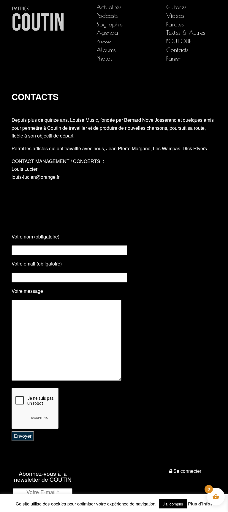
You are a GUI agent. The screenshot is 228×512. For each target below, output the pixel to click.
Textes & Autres (185, 32)
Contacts (177, 49)
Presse (103, 41)
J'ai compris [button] (173, 504)
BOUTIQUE (178, 41)
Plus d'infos (200, 503)
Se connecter (187, 470)
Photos (104, 58)
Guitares (176, 7)
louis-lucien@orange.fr (35, 176)
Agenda (107, 32)
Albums (106, 49)
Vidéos (175, 15)
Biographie (109, 24)
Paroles (175, 24)
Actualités (108, 7)
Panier (173, 58)
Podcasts (107, 15)
